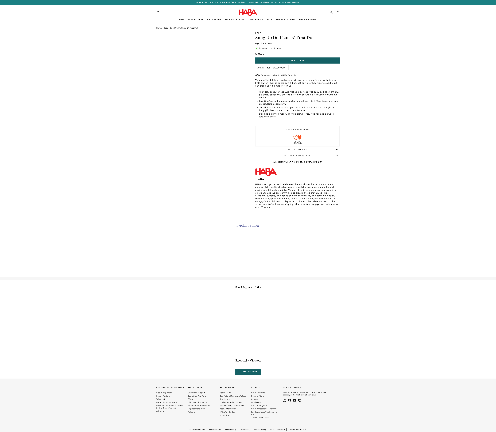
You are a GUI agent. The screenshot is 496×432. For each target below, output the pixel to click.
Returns (191, 412)
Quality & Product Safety (231, 402)
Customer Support (196, 393)
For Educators (308, 19)
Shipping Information (197, 402)
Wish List (160, 399)
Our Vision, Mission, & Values (233, 396)
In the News (225, 415)
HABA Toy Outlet (227, 412)
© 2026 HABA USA (197, 429)
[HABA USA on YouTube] (294, 400)
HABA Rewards (258, 393)
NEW (181, 19)
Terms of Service (277, 429)
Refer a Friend (257, 396)
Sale (269, 19)
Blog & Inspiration (164, 393)
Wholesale (256, 402)
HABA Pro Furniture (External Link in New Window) (169, 406)
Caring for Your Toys (197, 396)
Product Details (297, 149)
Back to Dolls (249, 372)
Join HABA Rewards (287, 75)
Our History (225, 399)
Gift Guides (256, 19)
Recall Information (228, 409)
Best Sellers (195, 19)
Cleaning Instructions (297, 156)
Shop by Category (235, 19)
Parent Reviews (163, 396)
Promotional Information (199, 405)
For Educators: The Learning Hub (264, 413)
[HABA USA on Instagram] (284, 400)
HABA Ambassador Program (264, 409)
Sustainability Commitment (232, 405)
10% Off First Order (260, 418)
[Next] (161, 108)
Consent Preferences (298, 429)
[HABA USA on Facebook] (289, 400)
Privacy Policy (260, 429)
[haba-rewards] (326, 12)
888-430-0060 (215, 429)
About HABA (225, 393)
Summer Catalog (285, 19)
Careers (254, 399)
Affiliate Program (259, 405)
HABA (258, 33)
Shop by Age (214, 19)
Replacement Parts (196, 409)
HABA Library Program (166, 402)
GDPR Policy (245, 429)
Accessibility (230, 429)
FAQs (190, 399)
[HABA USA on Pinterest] (299, 400)
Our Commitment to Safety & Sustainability (297, 162)
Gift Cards (160, 411)
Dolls (166, 28)
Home (159, 28)
